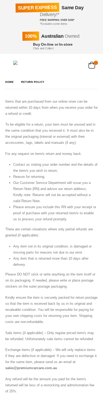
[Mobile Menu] (9, 64)
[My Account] (65, 64)
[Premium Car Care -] (23, 64)
